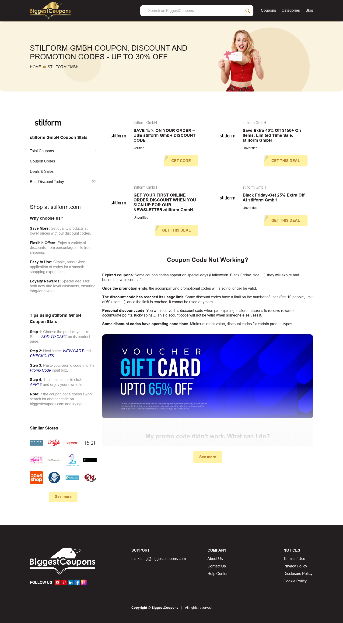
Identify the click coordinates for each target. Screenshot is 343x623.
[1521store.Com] (89, 442)
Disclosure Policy (298, 574)
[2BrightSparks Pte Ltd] (54, 477)
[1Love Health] (72, 460)
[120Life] (54, 442)
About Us (215, 559)
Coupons (268, 10)
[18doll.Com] (36, 460)
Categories (291, 10)
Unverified (250, 148)
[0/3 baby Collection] (36, 442)
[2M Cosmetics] (89, 477)
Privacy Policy (295, 566)
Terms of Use (294, 559)
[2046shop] (36, 477)
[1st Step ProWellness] (89, 460)
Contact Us (216, 566)
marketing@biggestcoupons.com (158, 559)
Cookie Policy (295, 581)
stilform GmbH (145, 123)
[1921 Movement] (54, 460)
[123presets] (72, 442)
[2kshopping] (72, 477)
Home (35, 67)
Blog (309, 10)
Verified (138, 148)
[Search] (247, 10)
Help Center (217, 574)
